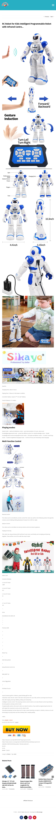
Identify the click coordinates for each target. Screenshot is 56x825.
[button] (3, 777)
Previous (47, 16)
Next (52, 16)
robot (15, 754)
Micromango (39, 812)
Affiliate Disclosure (28, 800)
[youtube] (34, 817)
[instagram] (30, 817)
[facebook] (21, 817)
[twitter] (26, 817)
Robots (8, 754)
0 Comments (11, 789)
